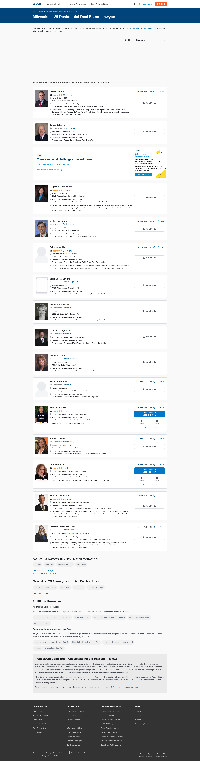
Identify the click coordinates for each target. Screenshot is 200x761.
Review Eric (68, 385)
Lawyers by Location (53, 4)
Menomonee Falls (65, 564)
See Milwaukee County (42, 571)
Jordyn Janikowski (59, 438)
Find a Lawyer (38, 711)
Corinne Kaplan (57, 464)
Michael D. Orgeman (60, 330)
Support (138, 719)
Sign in (162, 4)
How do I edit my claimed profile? (86, 642)
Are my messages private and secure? (109, 617)
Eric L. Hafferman (58, 381)
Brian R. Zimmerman (60, 495)
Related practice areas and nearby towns (147, 28)
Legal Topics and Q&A (99, 4)
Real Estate (65, 587)
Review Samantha (70, 530)
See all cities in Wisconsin (43, 574)
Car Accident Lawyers (109, 732)
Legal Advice (37, 719)
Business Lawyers (107, 715)
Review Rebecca (70, 308)
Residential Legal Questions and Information (52, 617)
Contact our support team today (125, 687)
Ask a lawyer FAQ (82, 617)
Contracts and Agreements (45, 587)
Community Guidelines (79, 753)
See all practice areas (42, 594)
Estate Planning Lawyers (110, 728)
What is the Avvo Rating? (139, 617)
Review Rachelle (70, 359)
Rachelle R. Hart (58, 356)
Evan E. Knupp (57, 91)
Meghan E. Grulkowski (61, 187)
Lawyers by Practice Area (76, 4)
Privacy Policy (51, 753)
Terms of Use (38, 753)
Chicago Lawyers (73, 719)
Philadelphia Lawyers (75, 732)
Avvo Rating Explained (143, 724)
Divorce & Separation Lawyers (112, 736)
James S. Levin (57, 125)
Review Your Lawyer (40, 715)
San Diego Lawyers (74, 745)
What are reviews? (41, 623)
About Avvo (139, 711)
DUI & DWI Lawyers (108, 724)
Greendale (49, 564)
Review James (69, 128)
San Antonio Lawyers (74, 741)
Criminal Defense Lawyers (110, 719)
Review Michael (69, 224)
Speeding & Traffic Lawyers (111, 745)
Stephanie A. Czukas (60, 279)
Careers (138, 715)
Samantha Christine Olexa (62, 527)
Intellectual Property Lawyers (111, 741)
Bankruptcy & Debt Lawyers (111, 711)
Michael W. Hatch (58, 221)
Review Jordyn (69, 442)
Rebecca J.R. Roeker (60, 304)
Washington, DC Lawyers (76, 728)
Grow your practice (146, 4)
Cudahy (37, 564)
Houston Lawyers (73, 724)
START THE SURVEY (143, 174)
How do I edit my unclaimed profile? (48, 648)
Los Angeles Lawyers (75, 715)
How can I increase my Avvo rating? (118, 642)
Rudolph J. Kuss (58, 407)
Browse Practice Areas (41, 724)
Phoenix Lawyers (73, 736)
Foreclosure (79, 587)
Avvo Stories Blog (39, 728)
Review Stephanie (70, 282)
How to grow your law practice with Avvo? (51, 642)
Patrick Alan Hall (58, 247)
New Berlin (81, 564)
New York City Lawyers (75, 711)
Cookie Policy (63, 753)
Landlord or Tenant (95, 587)
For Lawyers (37, 732)
